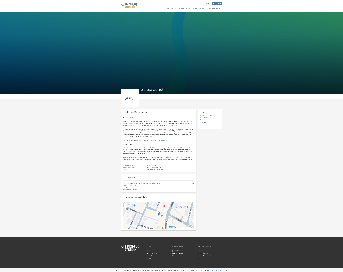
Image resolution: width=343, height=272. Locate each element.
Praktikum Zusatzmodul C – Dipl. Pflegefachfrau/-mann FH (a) (141, 183)
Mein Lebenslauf (171, 8)
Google (192, 227)
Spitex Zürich (132, 185)
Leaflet (183, 227)
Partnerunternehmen (153, 253)
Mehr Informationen (217, 270)
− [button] (125, 207)
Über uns (149, 251)
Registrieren (217, 3)
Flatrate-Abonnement (204, 256)
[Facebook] (122, 254)
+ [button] (125, 204)
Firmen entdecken (198, 8)
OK (226, 270)
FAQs (199, 258)
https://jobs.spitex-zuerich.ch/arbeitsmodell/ (156, 140)
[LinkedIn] (125, 254)
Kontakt (149, 258)
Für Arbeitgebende (214, 8)
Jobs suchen (176, 251)
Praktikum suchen (184, 8)
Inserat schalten (203, 253)
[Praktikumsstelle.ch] (129, 5)
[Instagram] (128, 254)
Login (207, 3)
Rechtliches (150, 256)
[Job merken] (193, 183)
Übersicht (201, 251)
